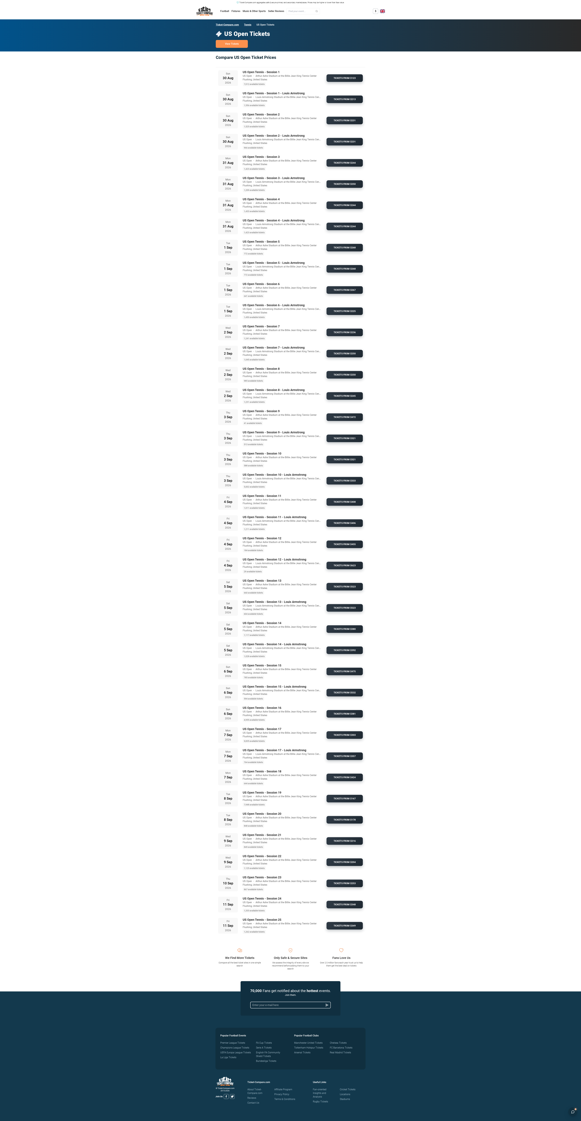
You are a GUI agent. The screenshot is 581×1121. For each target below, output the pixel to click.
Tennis (247, 24)
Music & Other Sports (254, 11)
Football (224, 11)
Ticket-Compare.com (227, 24)
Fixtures (235, 11)
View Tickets (232, 43)
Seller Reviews (276, 11)
